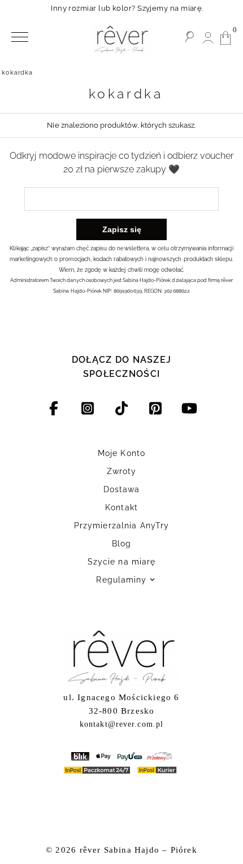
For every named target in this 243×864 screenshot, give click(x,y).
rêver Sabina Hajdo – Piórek (138, 849)
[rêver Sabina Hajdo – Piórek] (121, 39)
